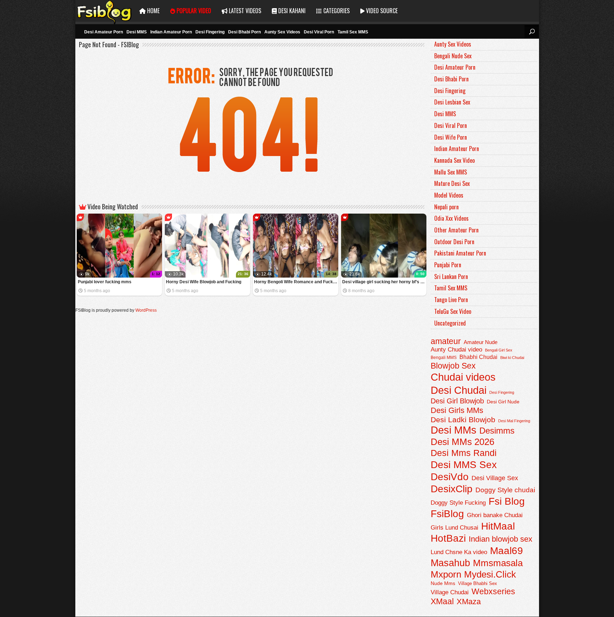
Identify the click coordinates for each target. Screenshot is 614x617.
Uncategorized (450, 323)
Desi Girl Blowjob (457, 401)
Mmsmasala (498, 563)
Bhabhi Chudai (478, 357)
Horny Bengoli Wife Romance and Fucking (296, 281)
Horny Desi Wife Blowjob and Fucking (203, 281)
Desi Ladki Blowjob (463, 419)
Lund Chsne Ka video (459, 552)
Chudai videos (463, 377)
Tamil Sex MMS (353, 31)
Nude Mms (443, 583)
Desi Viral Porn (319, 31)
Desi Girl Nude (503, 401)
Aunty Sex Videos (282, 31)
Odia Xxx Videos (451, 218)
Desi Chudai (458, 390)
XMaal (442, 601)
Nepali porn (446, 207)
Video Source (381, 10)
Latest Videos (244, 10)
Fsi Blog (507, 501)
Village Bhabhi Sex (477, 583)
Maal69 (506, 550)
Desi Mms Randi (464, 453)
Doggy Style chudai (505, 490)
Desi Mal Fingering (514, 421)
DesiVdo (450, 476)
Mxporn (446, 574)
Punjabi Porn (447, 265)
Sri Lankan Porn (451, 276)
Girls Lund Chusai (454, 527)
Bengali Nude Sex (453, 56)
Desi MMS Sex (464, 464)
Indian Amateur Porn (171, 31)
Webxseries (493, 591)
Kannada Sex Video (454, 160)
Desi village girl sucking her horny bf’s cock (384, 281)
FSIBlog (104, 11)
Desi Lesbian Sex (452, 102)
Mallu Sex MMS (450, 172)
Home (153, 10)
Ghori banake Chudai (495, 515)
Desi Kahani (291, 10)
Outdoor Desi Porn (454, 241)
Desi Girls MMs (457, 410)
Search (531, 31)
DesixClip (452, 488)
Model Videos (448, 195)
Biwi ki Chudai (512, 357)
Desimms (497, 430)
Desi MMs (453, 430)
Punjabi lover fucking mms (104, 281)
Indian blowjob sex (500, 539)
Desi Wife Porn (450, 137)
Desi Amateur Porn (103, 31)
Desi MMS (136, 31)
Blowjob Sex (453, 365)
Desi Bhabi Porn (244, 31)
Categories (336, 10)
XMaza (469, 601)
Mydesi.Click (490, 574)
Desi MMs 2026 (462, 442)
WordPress (146, 310)
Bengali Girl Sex (498, 350)
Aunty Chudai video (456, 349)
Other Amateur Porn (456, 230)
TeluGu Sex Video (452, 311)
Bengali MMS (444, 357)
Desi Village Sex (495, 478)
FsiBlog (447, 513)
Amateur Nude (480, 342)
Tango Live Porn (451, 299)
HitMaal (498, 526)
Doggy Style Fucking (458, 502)
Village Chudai (450, 592)
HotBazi (448, 538)
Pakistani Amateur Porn (460, 253)
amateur (446, 341)
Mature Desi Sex (452, 183)
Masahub (450, 562)
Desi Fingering (210, 31)
